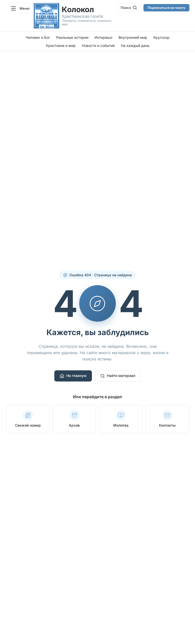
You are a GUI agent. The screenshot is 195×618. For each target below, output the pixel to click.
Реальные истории (72, 37)
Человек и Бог (37, 37)
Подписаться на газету (166, 8)
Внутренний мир (133, 37)
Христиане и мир (61, 45)
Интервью (103, 37)
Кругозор (161, 37)
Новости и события (98, 45)
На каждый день (135, 45)
